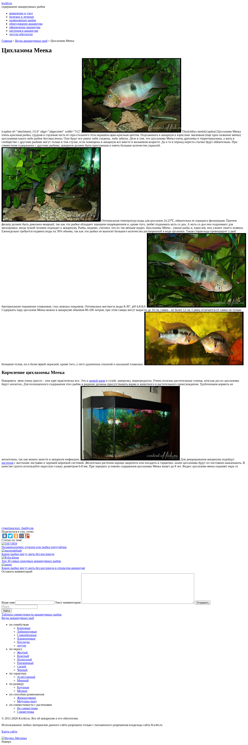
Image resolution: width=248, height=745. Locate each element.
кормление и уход (21, 13)
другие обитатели (21, 34)
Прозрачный (25, 663)
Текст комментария (67, 602)
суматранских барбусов (17, 528)
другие (21, 645)
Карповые (23, 628)
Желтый (22, 652)
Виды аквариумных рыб (31, 40)
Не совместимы (27, 708)
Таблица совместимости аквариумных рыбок (32, 614)
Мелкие (22, 690)
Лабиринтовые (27, 631)
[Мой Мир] (21, 536)
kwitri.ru (7, 3)
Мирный (23, 680)
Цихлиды (23, 642)
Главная (7, 40)
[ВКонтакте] (4, 536)
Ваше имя (8, 602)
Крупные (23, 687)
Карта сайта (9, 731)
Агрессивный (26, 677)
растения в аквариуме (23, 30)
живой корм (97, 380)
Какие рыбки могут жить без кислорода (28, 554)
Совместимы (25, 711)
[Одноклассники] (16, 536)
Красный (23, 656)
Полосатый (24, 659)
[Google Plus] (27, 536)
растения (7, 462)
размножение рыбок (22, 20)
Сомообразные (27, 635)
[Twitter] (10, 536)
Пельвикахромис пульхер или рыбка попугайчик (34, 547)
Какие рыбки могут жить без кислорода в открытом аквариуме (43, 568)
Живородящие (26, 697)
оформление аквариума (24, 27)
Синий (21, 666)
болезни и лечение (21, 16)
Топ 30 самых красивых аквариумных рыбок (31, 561)
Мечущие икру (27, 701)
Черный (22, 670)
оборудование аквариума (25, 23)
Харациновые (26, 638)
